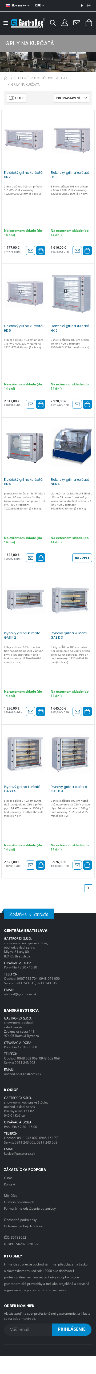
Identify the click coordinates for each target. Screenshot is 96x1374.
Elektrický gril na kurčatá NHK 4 (70, 482)
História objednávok (19, 1202)
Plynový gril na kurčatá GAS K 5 (22, 789)
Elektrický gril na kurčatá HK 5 (23, 328)
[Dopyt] (76, 22)
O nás (8, 1178)
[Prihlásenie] (64, 22)
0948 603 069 (27, 1058)
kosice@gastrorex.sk (19, 1153)
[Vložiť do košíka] (40, 250)
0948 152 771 (49, 1138)
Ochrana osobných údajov (23, 1226)
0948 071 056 (49, 978)
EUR (38, 5)
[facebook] (82, 5)
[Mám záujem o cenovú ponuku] (30, 250)
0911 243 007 (27, 1138)
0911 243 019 (47, 983)
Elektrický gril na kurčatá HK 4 (23, 482)
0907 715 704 (27, 978)
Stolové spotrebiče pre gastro (40, 78)
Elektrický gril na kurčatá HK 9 (70, 328)
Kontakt (9, 1184)
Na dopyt (82, 557)
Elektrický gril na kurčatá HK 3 (70, 175)
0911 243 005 (25, 1142)
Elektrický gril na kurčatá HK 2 (23, 175)
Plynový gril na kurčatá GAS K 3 (69, 635)
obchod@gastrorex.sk (20, 994)
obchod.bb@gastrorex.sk (22, 1074)
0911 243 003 (47, 1142)
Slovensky (18, 5)
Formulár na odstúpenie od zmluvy (30, 1208)
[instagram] (89, 5)
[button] (53, 23)
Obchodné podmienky (20, 1219)
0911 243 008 (25, 1062)
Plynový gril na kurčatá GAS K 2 (22, 635)
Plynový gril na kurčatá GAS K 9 (69, 789)
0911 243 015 (25, 983)
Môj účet (10, 1195)
